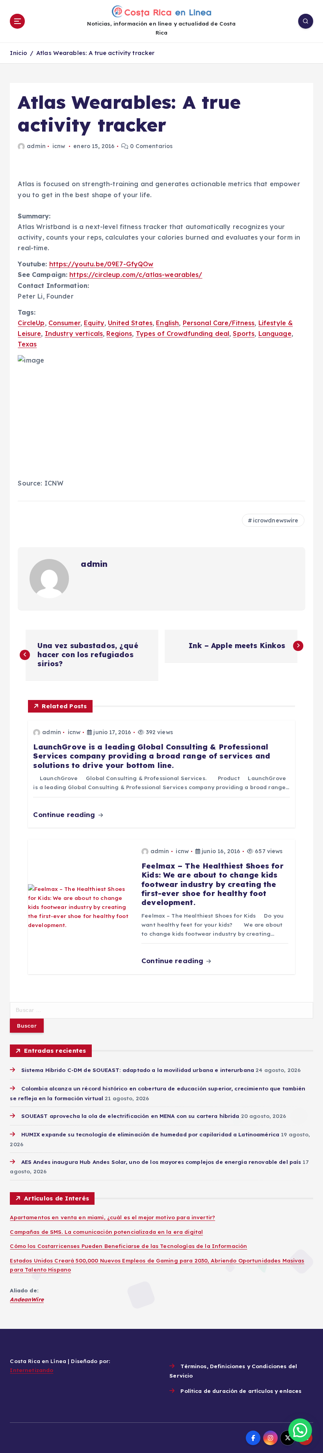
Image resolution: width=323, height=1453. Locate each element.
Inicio (18, 53)
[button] (300, 1430)
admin (36, 146)
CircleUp (31, 323)
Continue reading (65, 814)
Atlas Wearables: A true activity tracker (95, 53)
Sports (243, 333)
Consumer (64, 323)
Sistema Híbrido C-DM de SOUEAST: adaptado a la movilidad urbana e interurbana (137, 1069)
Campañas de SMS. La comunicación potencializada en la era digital (106, 1231)
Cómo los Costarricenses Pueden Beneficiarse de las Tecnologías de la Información (128, 1245)
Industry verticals (74, 333)
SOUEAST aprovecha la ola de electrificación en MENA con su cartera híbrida (130, 1115)
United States (130, 323)
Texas (27, 344)
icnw (58, 146)
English (167, 323)
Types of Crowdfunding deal (183, 333)
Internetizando (31, 1370)
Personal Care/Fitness (219, 323)
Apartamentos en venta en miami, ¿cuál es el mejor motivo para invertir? (112, 1217)
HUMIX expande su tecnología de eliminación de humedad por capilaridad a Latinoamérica (150, 1134)
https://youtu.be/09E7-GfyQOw (101, 264)
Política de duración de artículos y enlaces (240, 1390)
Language (274, 333)
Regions (119, 333)
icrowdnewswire (276, 520)
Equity (94, 323)
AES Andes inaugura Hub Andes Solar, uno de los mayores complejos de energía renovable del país (161, 1161)
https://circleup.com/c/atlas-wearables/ (135, 275)
